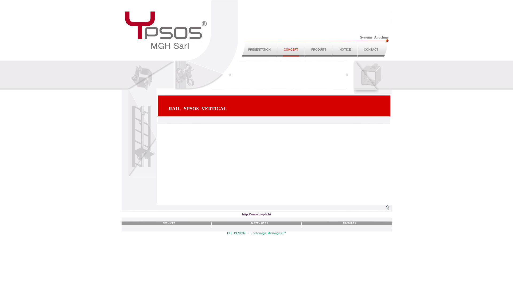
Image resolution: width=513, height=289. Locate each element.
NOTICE (345, 49)
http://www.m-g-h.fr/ (256, 214)
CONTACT (371, 49)
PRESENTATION (259, 49)
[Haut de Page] (388, 207)
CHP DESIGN (236, 233)
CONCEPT (291, 49)
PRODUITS (318, 49)
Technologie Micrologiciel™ (268, 233)
